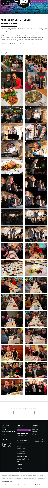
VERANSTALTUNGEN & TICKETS (38, 1)
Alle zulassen (39, 484)
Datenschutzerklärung (8, 481)
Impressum (19, 468)
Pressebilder (35, 434)
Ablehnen (9, 484)
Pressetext (34, 431)
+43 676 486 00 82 (8, 1)
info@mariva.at (41, 441)
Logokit (34, 433)
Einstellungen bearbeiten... (24, 484)
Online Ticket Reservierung (24, 430)
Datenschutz (20, 470)
